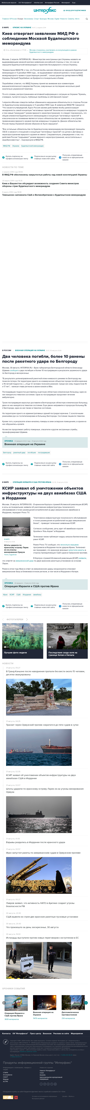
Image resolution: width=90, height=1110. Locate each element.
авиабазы (37, 595)
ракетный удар (19, 453)
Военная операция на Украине (30, 350)
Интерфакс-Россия (52, 3)
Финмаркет (66, 3)
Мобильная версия (9, 3)
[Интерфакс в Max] (55, 1084)
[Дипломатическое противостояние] (73, 1009)
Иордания (27, 595)
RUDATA (42, 1075)
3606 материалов (12, 1019)
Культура (43, 19)
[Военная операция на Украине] (44, 1009)
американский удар (25, 561)
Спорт (36, 19)
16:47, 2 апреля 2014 (39, 28)
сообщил (14, 370)
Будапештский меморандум (32, 146)
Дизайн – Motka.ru (68, 1096)
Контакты (6, 1033)
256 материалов (68, 1018)
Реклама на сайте (61, 1033)
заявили (82, 558)
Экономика (28, 19)
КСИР (12, 595)
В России (13, 19)
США (19, 595)
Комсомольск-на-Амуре (42, 270)
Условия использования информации (44, 1096)
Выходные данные (38, 1098)
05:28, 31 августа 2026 (20, 209)
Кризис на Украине (22, 27)
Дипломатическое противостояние (70, 1013)
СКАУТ (5, 1077)
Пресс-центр (35, 1033)
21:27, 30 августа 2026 (53, 350)
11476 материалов (40, 1018)
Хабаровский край (22, 270)
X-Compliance (7, 1075)
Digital (56, 19)
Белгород (7, 453)
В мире (20, 19)
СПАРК (5, 1073)
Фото (77, 19)
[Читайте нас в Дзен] (41, 1084)
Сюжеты (71, 19)
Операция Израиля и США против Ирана (32, 482)
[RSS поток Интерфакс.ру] (51, 1084)
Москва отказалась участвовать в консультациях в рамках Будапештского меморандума (53, 51)
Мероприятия (77, 1033)
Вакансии (47, 1033)
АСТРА (5, 1081)
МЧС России (8, 270)
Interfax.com (38, 3)
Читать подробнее (16, 550)
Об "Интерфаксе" (25, 3)
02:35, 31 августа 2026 (60, 482)
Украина (15, 146)
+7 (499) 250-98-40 (66, 1055)
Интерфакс (45, 10)
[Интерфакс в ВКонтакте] (48, 1084)
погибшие (32, 453)
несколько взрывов (69, 545)
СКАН (42, 1073)
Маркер (5, 1079)
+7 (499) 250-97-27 (16, 1057)
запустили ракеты (76, 550)
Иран (5, 595)
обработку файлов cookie (28, 1051)
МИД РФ (6, 146)
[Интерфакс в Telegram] (44, 1084)
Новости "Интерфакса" (47, 1071)
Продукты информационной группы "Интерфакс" (37, 1063)
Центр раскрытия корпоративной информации (51, 1078)
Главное (5, 19)
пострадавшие (44, 453)
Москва (51, 19)
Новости (63, 19)
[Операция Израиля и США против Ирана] (16, 1010)
